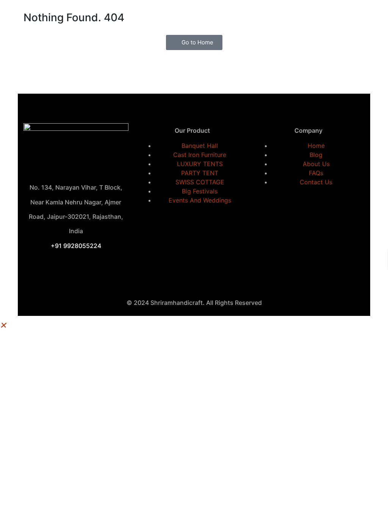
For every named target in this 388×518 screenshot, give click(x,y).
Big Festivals (199, 191)
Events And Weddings (200, 200)
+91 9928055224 (76, 246)
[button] (4, 324)
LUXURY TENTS (200, 164)
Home (316, 145)
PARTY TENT (199, 173)
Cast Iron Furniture (199, 155)
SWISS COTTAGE (199, 182)
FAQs (316, 173)
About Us (316, 164)
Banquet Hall (199, 145)
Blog (316, 155)
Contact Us (316, 182)
